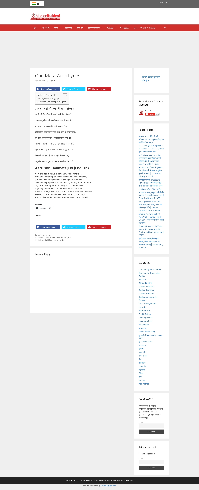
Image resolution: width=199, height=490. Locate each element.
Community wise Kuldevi (150, 269)
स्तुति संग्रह (68, 28)
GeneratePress (127, 480)
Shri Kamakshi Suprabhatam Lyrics (51, 240)
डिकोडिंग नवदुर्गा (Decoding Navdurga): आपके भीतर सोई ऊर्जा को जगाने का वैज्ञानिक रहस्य (150, 183)
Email (141, 422)
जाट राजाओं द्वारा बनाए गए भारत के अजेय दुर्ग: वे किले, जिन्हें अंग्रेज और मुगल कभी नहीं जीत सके (151, 149)
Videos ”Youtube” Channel (144, 28)
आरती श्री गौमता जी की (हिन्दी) (48, 99)
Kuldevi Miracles (146, 286)
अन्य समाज (142, 328)
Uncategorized (145, 317)
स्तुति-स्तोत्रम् (144, 384)
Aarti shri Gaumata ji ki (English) (52, 102)
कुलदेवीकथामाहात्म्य (94, 28)
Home (35, 28)
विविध (141, 373)
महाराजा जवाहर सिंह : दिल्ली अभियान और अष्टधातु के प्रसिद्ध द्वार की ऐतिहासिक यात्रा (151, 139)
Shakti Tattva (145, 314)
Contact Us (124, 28)
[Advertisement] (99, 49)
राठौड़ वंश (142, 370)
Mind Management (147, 303)
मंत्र (140, 359)
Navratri (142, 307)
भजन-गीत (142, 352)
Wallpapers (144, 324)
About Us (46, 28)
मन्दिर (56, 28)
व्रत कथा (142, 380)
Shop (161, 2)
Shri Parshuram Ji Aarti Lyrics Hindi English (54, 237)
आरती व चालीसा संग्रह (44, 235)
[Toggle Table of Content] (64, 95)
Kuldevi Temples (146, 290)
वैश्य (140, 377)
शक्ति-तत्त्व (80, 28)
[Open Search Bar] (165, 27)
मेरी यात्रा (142, 363)
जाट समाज (142, 345)
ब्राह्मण (141, 349)
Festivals (143, 279)
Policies (110, 28)
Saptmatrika (144, 310)
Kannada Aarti (145, 283)
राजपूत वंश (142, 366)
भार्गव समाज (143, 356)
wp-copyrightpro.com (108, 486)
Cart (167, 2)
